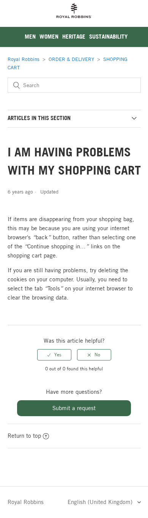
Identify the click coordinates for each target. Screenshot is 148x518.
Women (48, 36)
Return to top (24, 435)
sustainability (108, 36)
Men (30, 36)
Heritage (73, 36)
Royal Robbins (23, 59)
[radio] (54, 354)
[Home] (74, 22)
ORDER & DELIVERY (71, 59)
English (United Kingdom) (101, 502)
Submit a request (74, 408)
